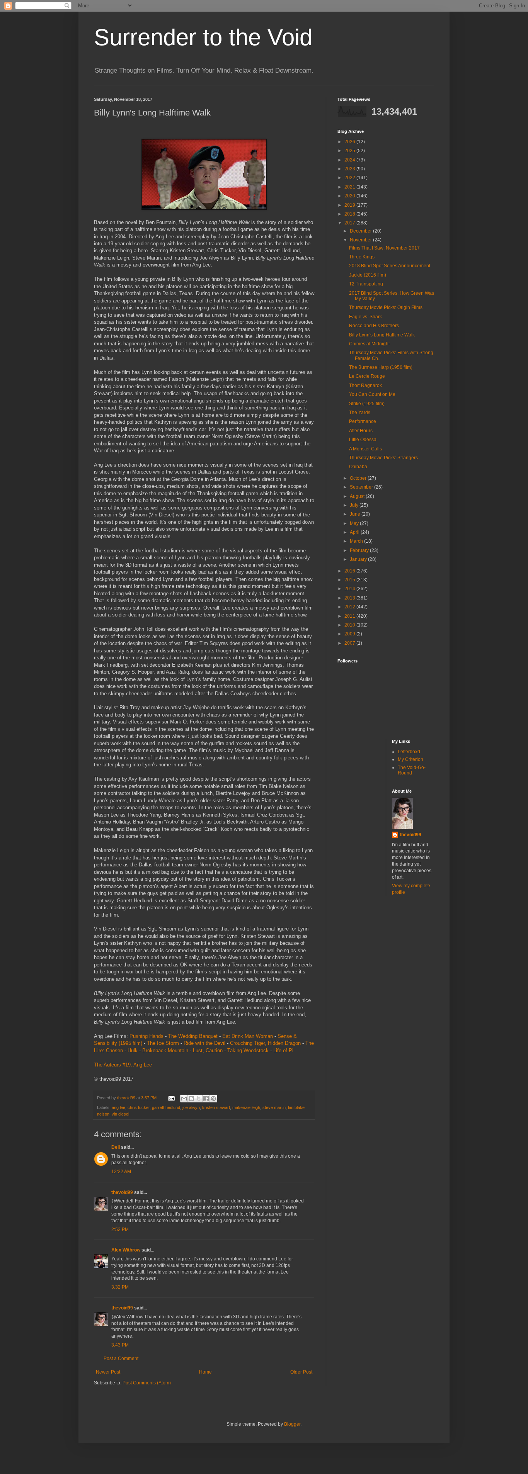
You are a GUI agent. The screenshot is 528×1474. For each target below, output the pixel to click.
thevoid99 (122, 1192)
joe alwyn (191, 1107)
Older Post (301, 1372)
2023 (350, 169)
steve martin (274, 1107)
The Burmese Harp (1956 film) (380, 367)
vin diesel (120, 1114)
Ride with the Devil (204, 1043)
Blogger (292, 1424)
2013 (350, 598)
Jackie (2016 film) (367, 275)
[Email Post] (171, 1097)
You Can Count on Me (372, 394)
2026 (350, 141)
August (358, 496)
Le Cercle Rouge (367, 376)
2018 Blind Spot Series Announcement (389, 265)
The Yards (359, 412)
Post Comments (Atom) (147, 1383)
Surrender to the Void (203, 37)
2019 (350, 205)
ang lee (118, 1107)
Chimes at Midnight (369, 343)
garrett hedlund (166, 1107)
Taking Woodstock (248, 1050)
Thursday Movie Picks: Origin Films (385, 307)
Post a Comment (121, 1358)
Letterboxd (409, 751)
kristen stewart (216, 1107)
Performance (362, 421)
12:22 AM (121, 1171)
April (355, 532)
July (354, 505)
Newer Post (108, 1372)
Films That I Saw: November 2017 (384, 248)
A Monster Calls (365, 449)
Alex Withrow (125, 1250)
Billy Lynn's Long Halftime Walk (382, 335)
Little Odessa (362, 439)
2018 (350, 214)
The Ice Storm (163, 1043)
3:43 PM (120, 1345)
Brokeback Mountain (165, 1050)
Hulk (133, 1050)
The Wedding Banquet (193, 1036)
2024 (350, 160)
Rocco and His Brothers (374, 325)
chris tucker (139, 1107)
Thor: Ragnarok (365, 385)
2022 (350, 177)
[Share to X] (199, 1098)
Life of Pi (283, 1050)
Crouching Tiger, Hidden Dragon (265, 1043)
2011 (350, 616)
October (359, 478)
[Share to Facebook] (206, 1098)
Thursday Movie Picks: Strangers (383, 457)
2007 (350, 643)
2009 (350, 634)
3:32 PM (120, 1287)
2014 (350, 588)
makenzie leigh (246, 1107)
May (355, 523)
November (361, 240)
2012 (350, 607)
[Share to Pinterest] (213, 1098)
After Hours (361, 430)
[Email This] (184, 1098)
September (362, 487)
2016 (350, 571)
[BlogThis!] (191, 1098)
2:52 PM (120, 1229)
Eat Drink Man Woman (247, 1036)
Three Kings (362, 257)
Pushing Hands (146, 1036)
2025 (350, 150)
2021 (350, 187)
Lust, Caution (208, 1050)
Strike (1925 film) (367, 403)
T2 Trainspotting (366, 284)
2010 (350, 625)
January (359, 559)
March (357, 541)
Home (205, 1372)
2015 (350, 579)
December (361, 231)
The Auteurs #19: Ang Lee (123, 1065)
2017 (350, 223)
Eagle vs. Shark (365, 316)
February (360, 550)
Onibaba (358, 466)
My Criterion (410, 759)
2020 (350, 196)
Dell (115, 1147)
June (355, 514)
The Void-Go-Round (412, 770)
